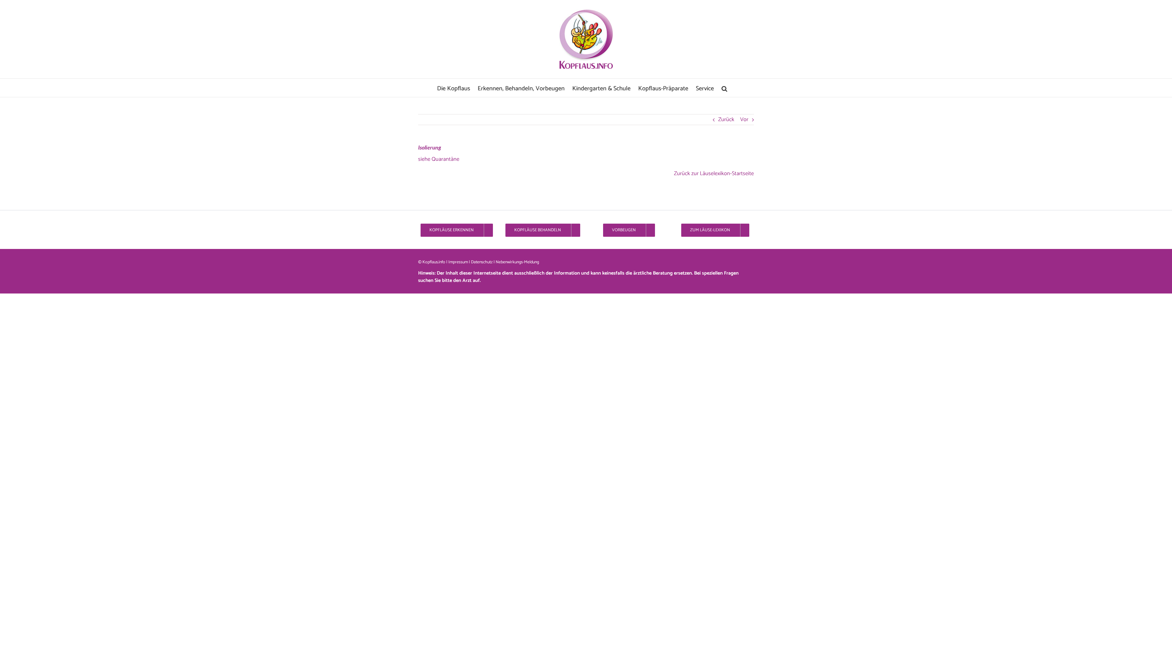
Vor (744, 119)
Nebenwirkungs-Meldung (517, 262)
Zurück (726, 119)
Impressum (458, 262)
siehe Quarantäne (438, 159)
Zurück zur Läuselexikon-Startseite (714, 173)
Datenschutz (482, 262)
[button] (724, 88)
